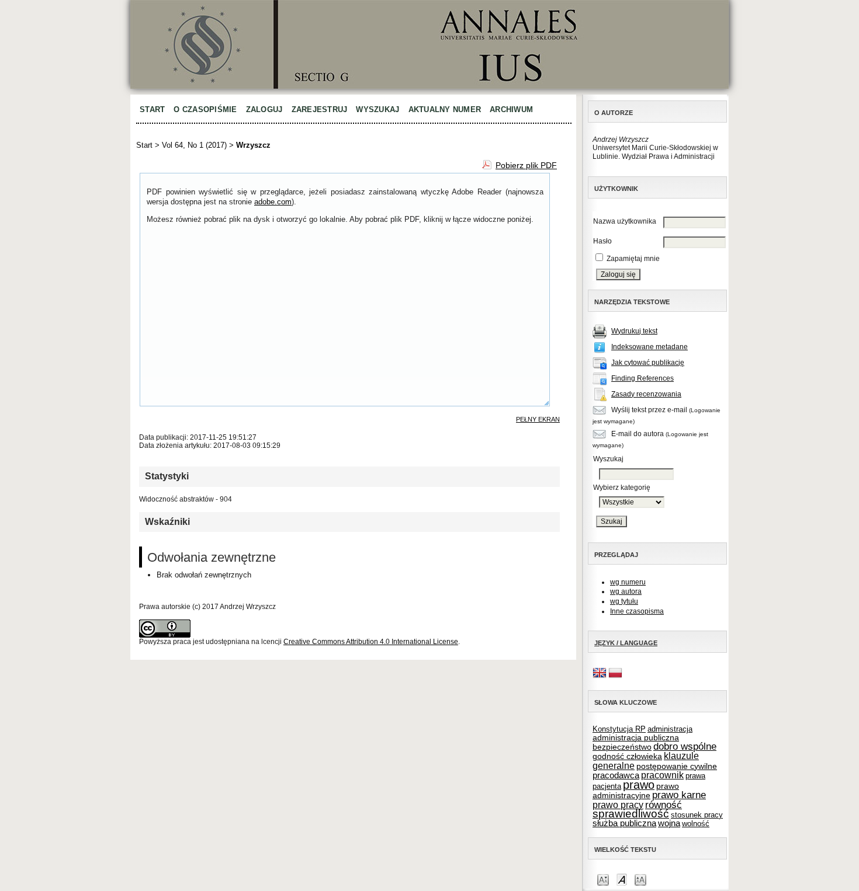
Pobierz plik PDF (526, 165)
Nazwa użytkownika (624, 221)
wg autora (626, 591)
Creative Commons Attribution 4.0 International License (370, 642)
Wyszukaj (377, 109)
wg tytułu (624, 601)
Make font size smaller (603, 879)
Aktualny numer (445, 109)
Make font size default (622, 879)
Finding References (642, 378)
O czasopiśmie (205, 109)
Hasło (602, 241)
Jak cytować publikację (647, 363)
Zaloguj (264, 109)
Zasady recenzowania (646, 394)
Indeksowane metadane (649, 347)
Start (152, 109)
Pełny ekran (538, 419)
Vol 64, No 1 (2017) (194, 145)
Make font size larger (640, 879)
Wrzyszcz (253, 145)
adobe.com (273, 201)
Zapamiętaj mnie (633, 259)
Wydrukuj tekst (634, 331)
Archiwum (511, 109)
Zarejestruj (320, 109)
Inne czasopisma (637, 611)
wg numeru (628, 582)
